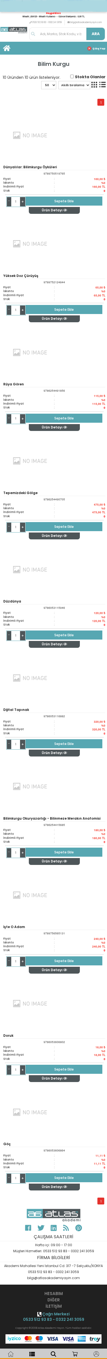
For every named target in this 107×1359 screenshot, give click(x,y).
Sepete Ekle (64, 201)
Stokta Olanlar (90, 77)
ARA (96, 34)
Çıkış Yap (98, 48)
